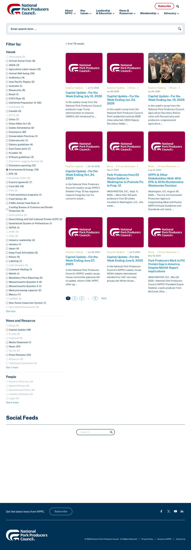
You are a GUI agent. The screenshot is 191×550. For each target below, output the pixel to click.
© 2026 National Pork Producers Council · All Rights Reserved (111, 539)
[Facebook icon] (161, 511)
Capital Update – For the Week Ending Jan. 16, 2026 (166, 98)
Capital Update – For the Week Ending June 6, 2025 (125, 258)
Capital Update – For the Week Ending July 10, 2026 (84, 94)
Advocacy (170, 13)
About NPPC (69, 12)
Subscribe (164, 6)
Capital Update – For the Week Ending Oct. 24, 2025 (82, 174)
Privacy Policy (147, 539)
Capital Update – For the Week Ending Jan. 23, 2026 (123, 99)
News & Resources (126, 12)
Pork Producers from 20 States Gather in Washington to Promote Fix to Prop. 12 (125, 180)
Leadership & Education (104, 12)
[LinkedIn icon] (182, 511)
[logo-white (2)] (168, 511)
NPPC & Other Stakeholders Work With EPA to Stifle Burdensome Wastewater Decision (165, 180)
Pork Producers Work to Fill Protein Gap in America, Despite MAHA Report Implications (166, 266)
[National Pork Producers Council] (28, 8)
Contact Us (180, 539)
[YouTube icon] (175, 511)
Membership (148, 13)
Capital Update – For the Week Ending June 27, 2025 (82, 260)
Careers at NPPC (164, 539)
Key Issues (84, 12)
